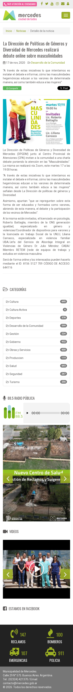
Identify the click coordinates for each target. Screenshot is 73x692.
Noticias (21, 31)
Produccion (37, 358)
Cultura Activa (37, 309)
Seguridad (37, 374)
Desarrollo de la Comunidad (48, 62)
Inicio (9, 31)
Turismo (37, 382)
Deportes (37, 317)
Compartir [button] (13, 88)
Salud (37, 366)
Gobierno (37, 341)
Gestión (37, 333)
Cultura (37, 301)
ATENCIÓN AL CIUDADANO (21, 4)
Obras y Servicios (37, 349)
